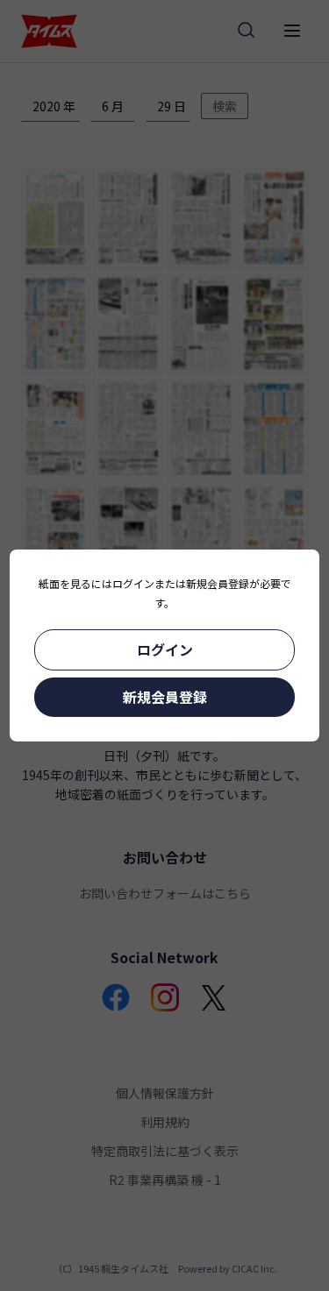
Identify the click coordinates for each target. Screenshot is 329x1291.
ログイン (165, 649)
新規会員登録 (165, 696)
